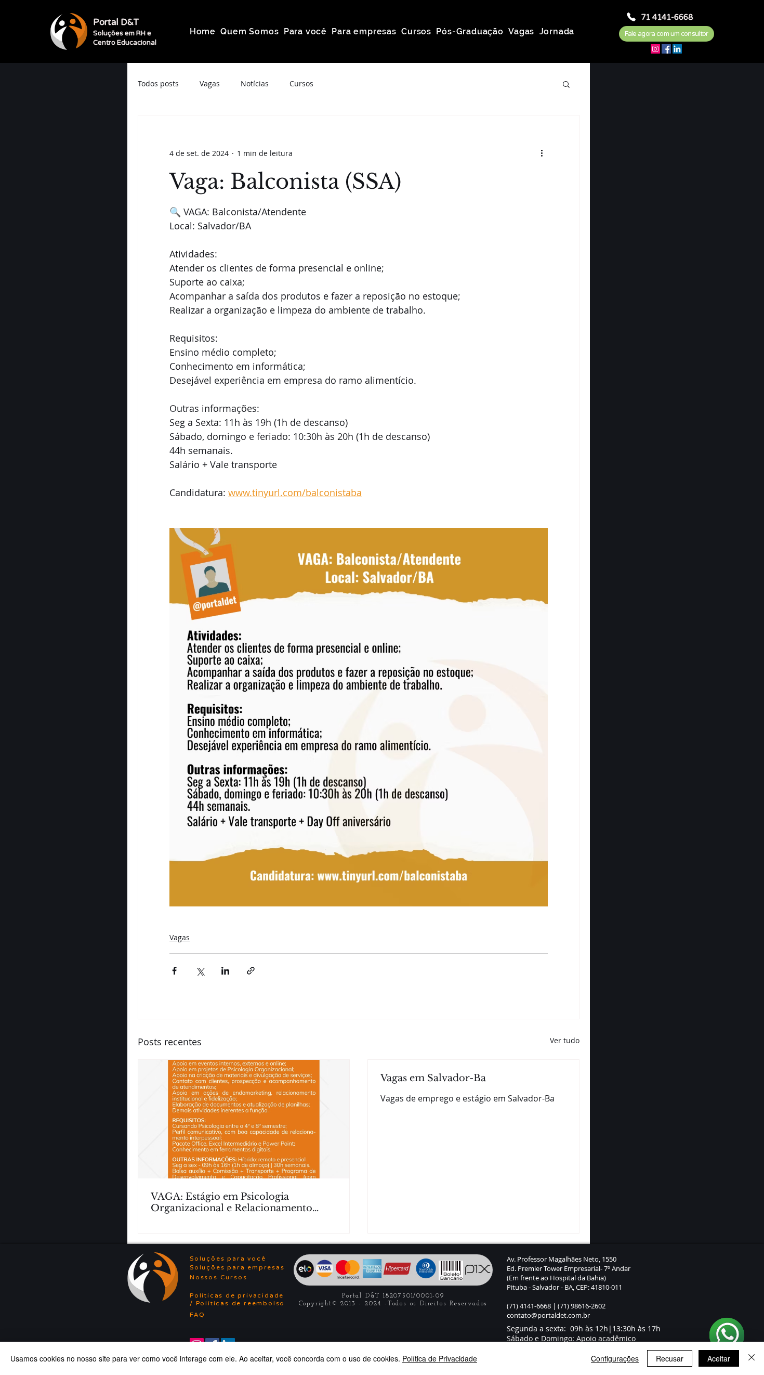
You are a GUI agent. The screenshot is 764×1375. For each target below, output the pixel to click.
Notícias (255, 83)
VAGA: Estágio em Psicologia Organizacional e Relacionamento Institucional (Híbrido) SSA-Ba (231, 1202)
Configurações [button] (615, 1358)
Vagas (210, 83)
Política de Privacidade (439, 1358)
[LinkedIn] (677, 49)
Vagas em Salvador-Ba (433, 1078)
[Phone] (631, 16)
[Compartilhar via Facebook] (174, 971)
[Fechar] (751, 1358)
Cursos (301, 83)
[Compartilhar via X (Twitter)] (200, 971)
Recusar (669, 1358)
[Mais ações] (541, 153)
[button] (566, 84)
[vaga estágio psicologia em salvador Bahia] (243, 1119)
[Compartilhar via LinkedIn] (225, 971)
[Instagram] (655, 49)
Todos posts (158, 83)
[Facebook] (666, 49)
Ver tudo (564, 1040)
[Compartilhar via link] (251, 971)
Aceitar (718, 1358)
